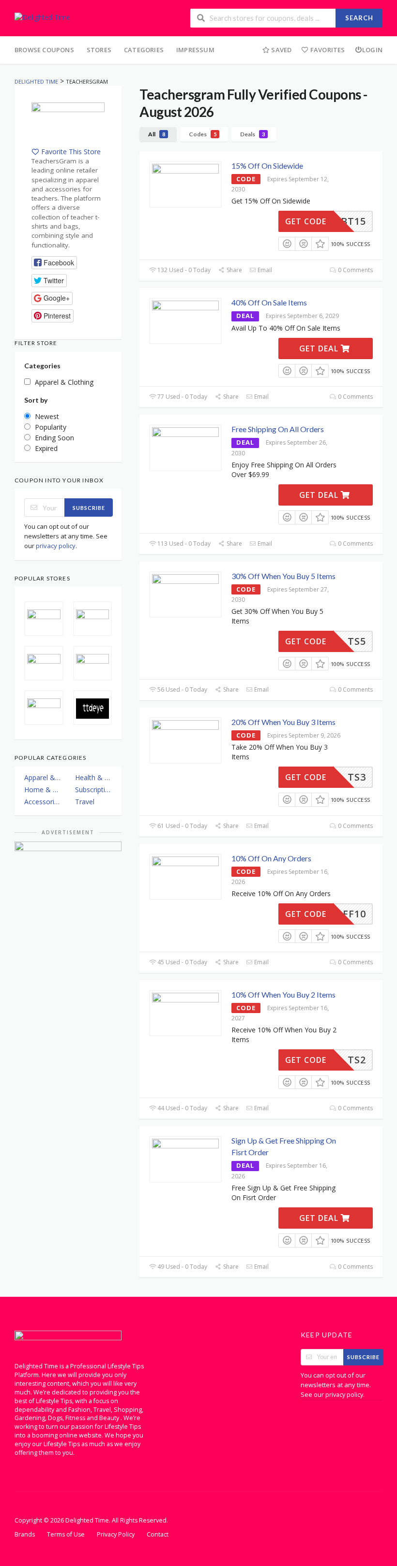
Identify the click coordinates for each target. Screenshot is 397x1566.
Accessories (42, 801)
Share (233, 270)
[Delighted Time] (42, 16)
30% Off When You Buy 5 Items (283, 575)
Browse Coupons (44, 49)
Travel (84, 801)
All (156, 134)
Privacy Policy (116, 1534)
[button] (54, 262)
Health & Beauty (93, 777)
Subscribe (89, 508)
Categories (144, 49)
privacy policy (56, 545)
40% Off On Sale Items (269, 302)
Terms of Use (66, 1534)
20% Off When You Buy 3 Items (283, 721)
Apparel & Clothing (42, 777)
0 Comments (354, 270)
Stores (99, 49)
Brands (25, 1534)
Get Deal (320, 348)
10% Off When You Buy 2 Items (283, 994)
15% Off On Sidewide (267, 165)
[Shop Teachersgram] (68, 124)
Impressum (195, 49)
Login (372, 49)
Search (359, 18)
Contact (157, 1534)
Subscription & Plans (93, 789)
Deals (252, 134)
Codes (202, 134)
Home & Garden (42, 789)
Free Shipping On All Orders (277, 429)
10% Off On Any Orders (271, 858)
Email (264, 270)
